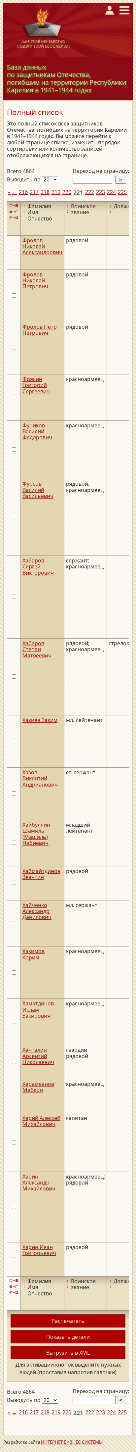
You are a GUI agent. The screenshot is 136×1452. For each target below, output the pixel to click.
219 (55, 192)
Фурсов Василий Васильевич (37, 490)
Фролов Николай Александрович (42, 246)
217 (34, 192)
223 (100, 192)
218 (45, 192)
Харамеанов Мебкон (38, 1086)
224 (111, 192)
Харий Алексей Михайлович (41, 1121)
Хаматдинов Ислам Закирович (38, 1009)
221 (78, 192)
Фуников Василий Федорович (37, 431)
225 (122, 192)
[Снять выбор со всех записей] (14, 211)
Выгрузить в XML (68, 1352)
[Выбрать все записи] (14, 205)
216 (23, 192)
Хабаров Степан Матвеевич (36, 649)
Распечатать (68, 1321)
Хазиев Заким (39, 720)
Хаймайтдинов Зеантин (41, 874)
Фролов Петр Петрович (39, 329)
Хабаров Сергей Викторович (38, 566)
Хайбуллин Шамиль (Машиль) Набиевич (36, 834)
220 (66, 192)
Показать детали (68, 1336)
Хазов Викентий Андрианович (40, 778)
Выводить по (24, 179)
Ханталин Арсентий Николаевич (38, 1056)
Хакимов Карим (33, 954)
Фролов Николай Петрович (35, 280)
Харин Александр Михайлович (38, 1182)
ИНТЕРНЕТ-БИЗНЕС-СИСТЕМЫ (72, 1442)
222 (89, 192)
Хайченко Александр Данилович (36, 911)
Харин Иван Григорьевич (39, 1250)
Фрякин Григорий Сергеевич (36, 385)
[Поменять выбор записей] (14, 218)
